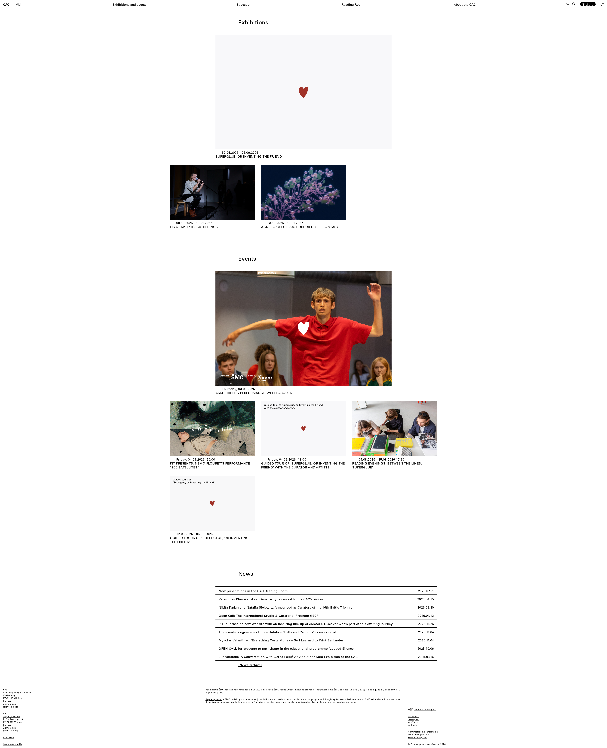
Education (244, 4)
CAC (6, 4)
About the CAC (465, 4)
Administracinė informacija (423, 731)
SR (4, 713)
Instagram (413, 719)
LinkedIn (413, 724)
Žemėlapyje (9, 703)
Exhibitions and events (130, 4)
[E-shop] (568, 4)
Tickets (587, 4)
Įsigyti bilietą (10, 706)
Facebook (413, 716)
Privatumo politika (418, 734)
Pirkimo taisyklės (417, 737)
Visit (19, 4)
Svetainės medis (12, 744)
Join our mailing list (425, 709)
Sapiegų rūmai (11, 716)
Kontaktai (8, 737)
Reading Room (353, 4)
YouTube (413, 722)
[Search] (573, 4)
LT (602, 4)
